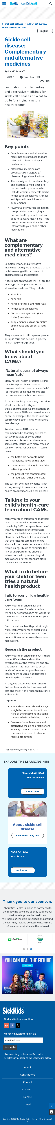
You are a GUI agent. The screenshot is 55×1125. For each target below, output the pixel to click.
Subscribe (10, 1047)
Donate (27, 1097)
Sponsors (27, 1089)
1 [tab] (23, 949)
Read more (34, 791)
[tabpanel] (15, 939)
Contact (27, 1082)
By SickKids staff (15, 71)
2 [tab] (27, 949)
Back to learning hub (27, 835)
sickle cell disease (37, 491)
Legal (35, 1057)
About (27, 1067)
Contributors (27, 1074)
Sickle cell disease (12, 23)
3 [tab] (31, 949)
